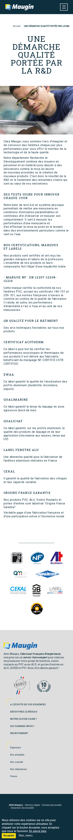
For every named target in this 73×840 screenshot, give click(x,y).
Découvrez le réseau (23, 711)
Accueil (16, 26)
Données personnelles (52, 805)
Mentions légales (32, 805)
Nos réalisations (18, 769)
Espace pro (15, 747)
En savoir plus (37, 831)
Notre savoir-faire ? (23, 718)
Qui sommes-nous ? (22, 726)
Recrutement (19, 733)
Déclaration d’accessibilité (22, 807)
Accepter (8, 835)
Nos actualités (17, 754)
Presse (13, 776)
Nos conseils (16, 761)
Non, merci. (26, 835)
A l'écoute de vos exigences (28, 704)
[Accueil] (19, 7)
